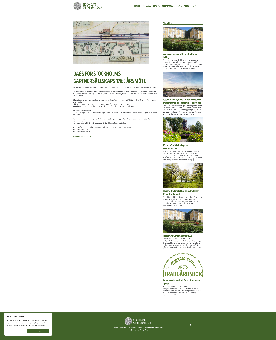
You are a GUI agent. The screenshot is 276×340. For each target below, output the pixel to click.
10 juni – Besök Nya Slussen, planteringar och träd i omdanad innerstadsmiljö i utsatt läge (182, 101)
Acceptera (38, 331)
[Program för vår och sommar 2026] (183, 221)
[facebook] (186, 325)
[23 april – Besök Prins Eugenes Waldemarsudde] (183, 129)
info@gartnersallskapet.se (138, 330)
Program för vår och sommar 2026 (177, 236)
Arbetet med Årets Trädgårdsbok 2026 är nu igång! (181, 282)
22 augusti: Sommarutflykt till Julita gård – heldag (181, 55)
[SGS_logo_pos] (87, 3)
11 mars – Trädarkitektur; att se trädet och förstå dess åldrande (181, 192)
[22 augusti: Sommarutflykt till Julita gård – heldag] (183, 39)
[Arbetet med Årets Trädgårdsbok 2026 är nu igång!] (183, 264)
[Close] (49, 315)
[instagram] (191, 325)
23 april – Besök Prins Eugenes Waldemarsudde (175, 147)
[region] (28, 324)
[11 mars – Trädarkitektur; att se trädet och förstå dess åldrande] (183, 175)
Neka (16, 331)
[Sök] (202, 6)
